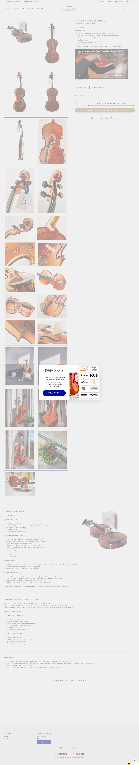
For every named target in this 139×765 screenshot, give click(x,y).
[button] (133, 764)
